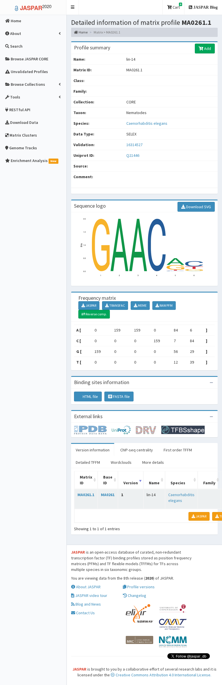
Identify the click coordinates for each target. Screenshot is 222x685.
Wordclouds (121, 462)
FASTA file (121, 396)
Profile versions (140, 586)
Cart (176, 6)
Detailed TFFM (88, 462)
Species (178, 482)
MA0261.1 (85, 494)
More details (153, 462)
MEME (142, 305)
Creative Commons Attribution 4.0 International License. (163, 674)
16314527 (134, 144)
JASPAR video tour (90, 595)
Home (83, 32)
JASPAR (90, 305)
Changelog (136, 595)
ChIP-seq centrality (136, 450)
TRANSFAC (117, 305)
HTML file (90, 396)
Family (209, 482)
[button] (72, 7)
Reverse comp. (96, 314)
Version (130, 482)
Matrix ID (86, 479)
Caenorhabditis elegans (146, 123)
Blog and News (88, 604)
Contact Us (85, 612)
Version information (93, 450)
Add (207, 48)
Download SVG (198, 206)
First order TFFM (178, 450)
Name (154, 482)
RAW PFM (166, 305)
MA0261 (107, 494)
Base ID (107, 479)
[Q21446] (93, 429)
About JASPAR (88, 586)
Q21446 (133, 155)
